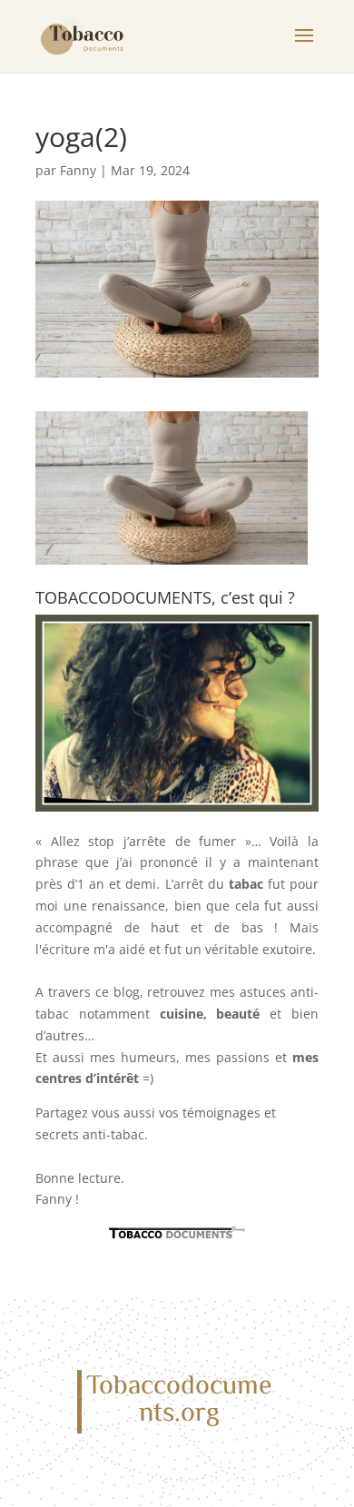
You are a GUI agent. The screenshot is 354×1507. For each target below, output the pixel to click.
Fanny (78, 170)
